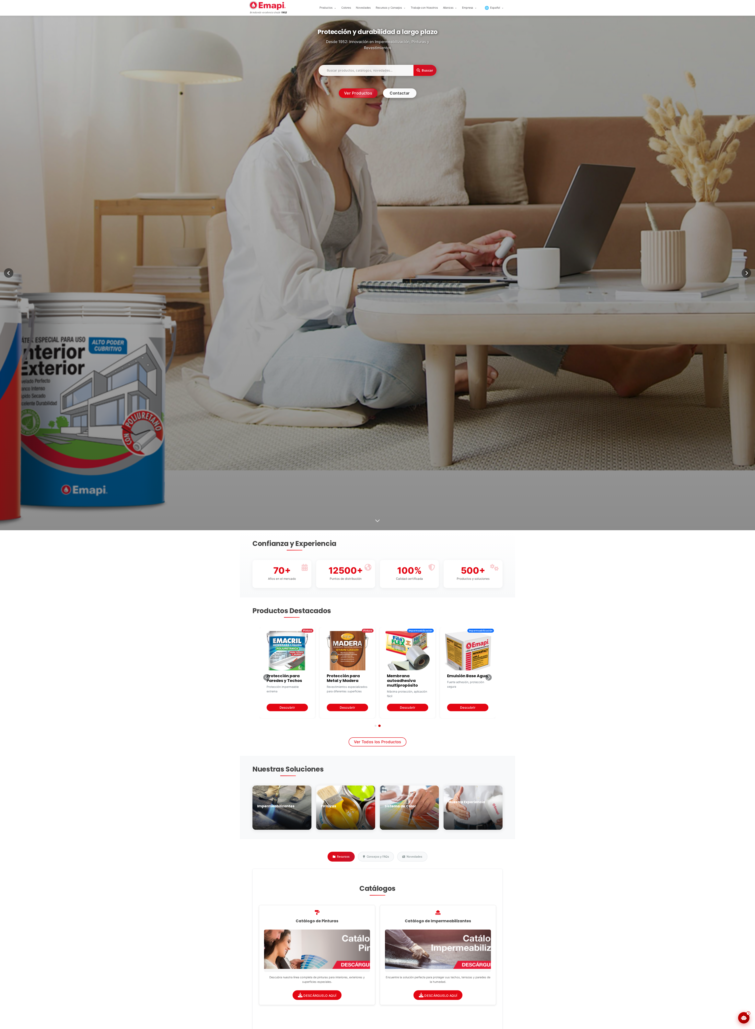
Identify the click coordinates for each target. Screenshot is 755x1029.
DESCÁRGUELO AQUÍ (319, 996)
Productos (327, 7)
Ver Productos (358, 93)
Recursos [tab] (343, 856)
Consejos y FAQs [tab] (378, 856)
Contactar (400, 93)
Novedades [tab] (414, 856)
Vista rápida (321, 951)
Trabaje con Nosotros (424, 7)
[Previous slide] (8, 273)
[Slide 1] (376, 726)
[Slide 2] (379, 726)
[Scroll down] (377, 521)
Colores (346, 7)
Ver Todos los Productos (377, 742)
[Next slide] (746, 273)
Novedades (363, 7)
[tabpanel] (377, 949)
